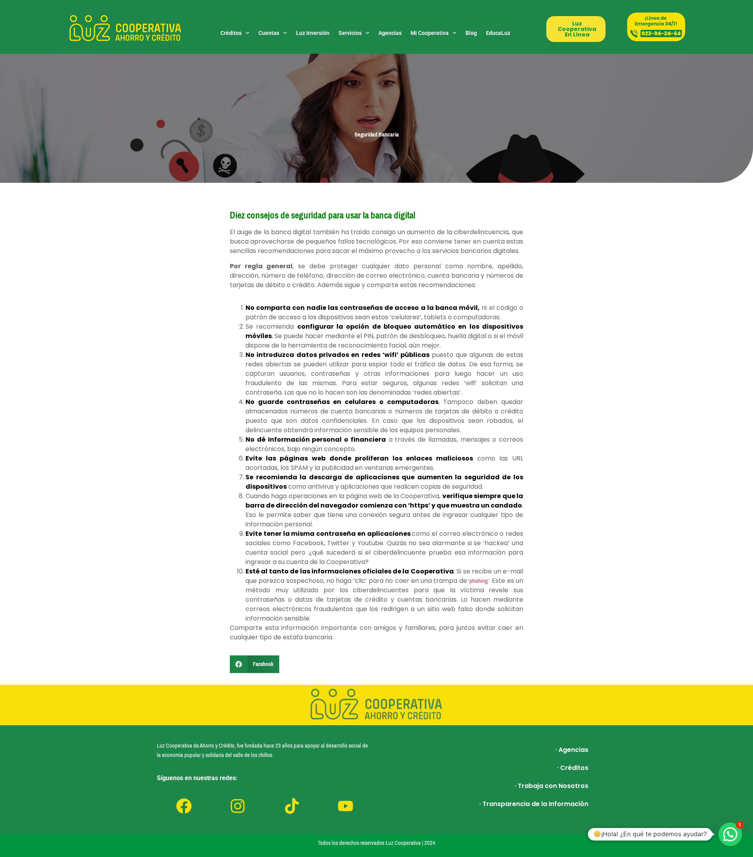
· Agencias (571, 749)
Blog (471, 33)
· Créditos (572, 767)
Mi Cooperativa (430, 33)
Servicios (350, 33)
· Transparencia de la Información (533, 803)
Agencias (390, 33)
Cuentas (268, 33)
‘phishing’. (478, 580)
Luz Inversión (312, 33)
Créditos (231, 33)
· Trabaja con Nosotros (551, 785)
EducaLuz (498, 33)
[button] (254, 664)
